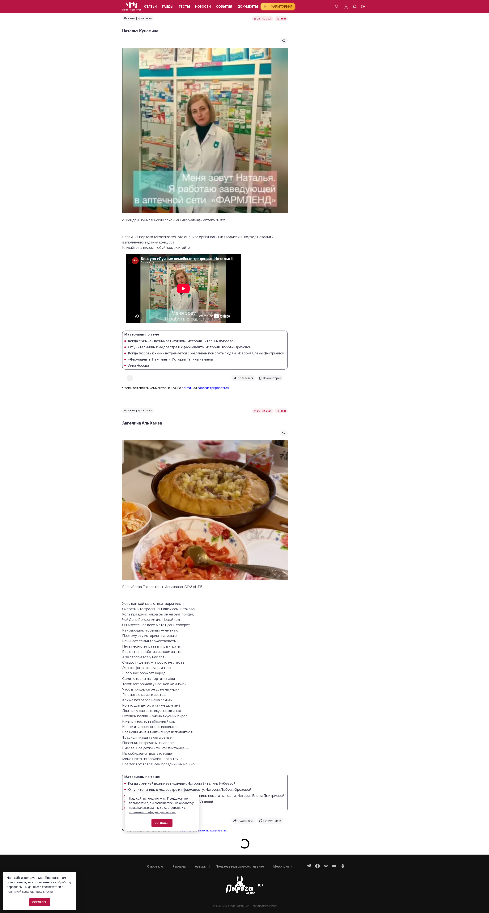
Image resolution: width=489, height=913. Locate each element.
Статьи (150, 6)
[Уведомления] (355, 6)
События (224, 6)
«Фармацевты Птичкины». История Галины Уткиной (170, 359)
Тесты (184, 6)
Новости (203, 6)
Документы (247, 6)
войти (186, 388)
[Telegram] (309, 866)
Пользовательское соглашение (240, 866)
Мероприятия (283, 866)
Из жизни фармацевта (138, 18)
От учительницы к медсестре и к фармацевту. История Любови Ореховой (189, 347)
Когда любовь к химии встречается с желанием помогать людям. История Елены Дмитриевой (206, 353)
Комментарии (272, 378)
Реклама (179, 866)
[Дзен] (317, 866)
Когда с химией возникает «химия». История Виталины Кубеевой (181, 341)
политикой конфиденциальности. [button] (30, 891)
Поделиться (245, 378)
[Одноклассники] (342, 866)
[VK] (326, 866)
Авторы (200, 866)
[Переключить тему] (363, 6)
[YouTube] (334, 866)
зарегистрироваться (213, 388)
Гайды (167, 6)
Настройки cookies (265, 905)
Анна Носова (138, 365)
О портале (155, 866)
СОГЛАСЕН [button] (39, 902)
